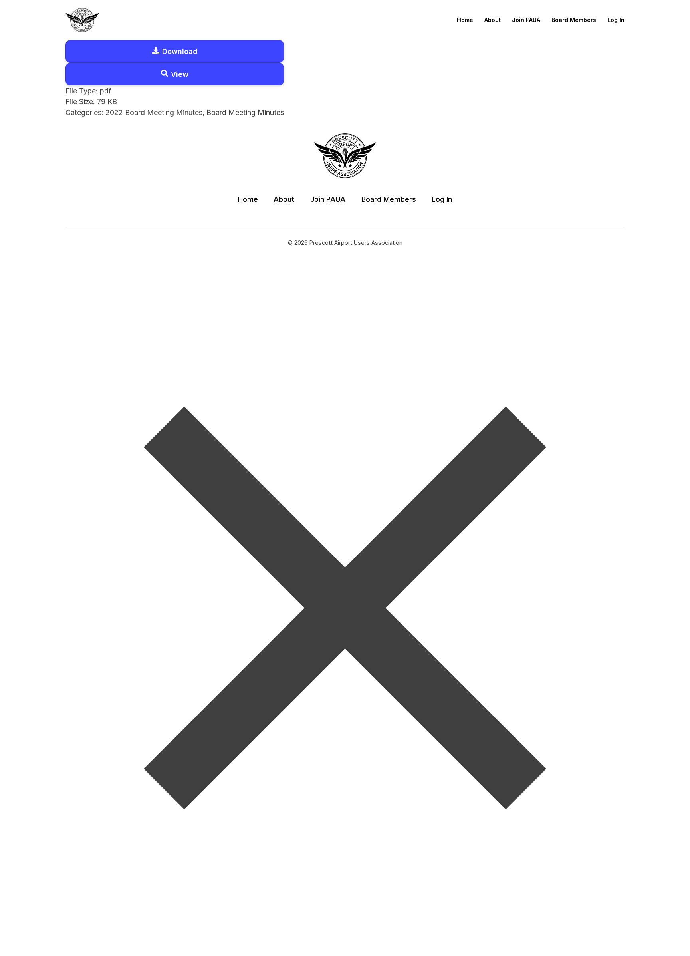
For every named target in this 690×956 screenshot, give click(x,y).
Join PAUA (526, 19)
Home (465, 19)
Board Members (573, 19)
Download (180, 51)
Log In (616, 19)
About (492, 19)
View (179, 74)
